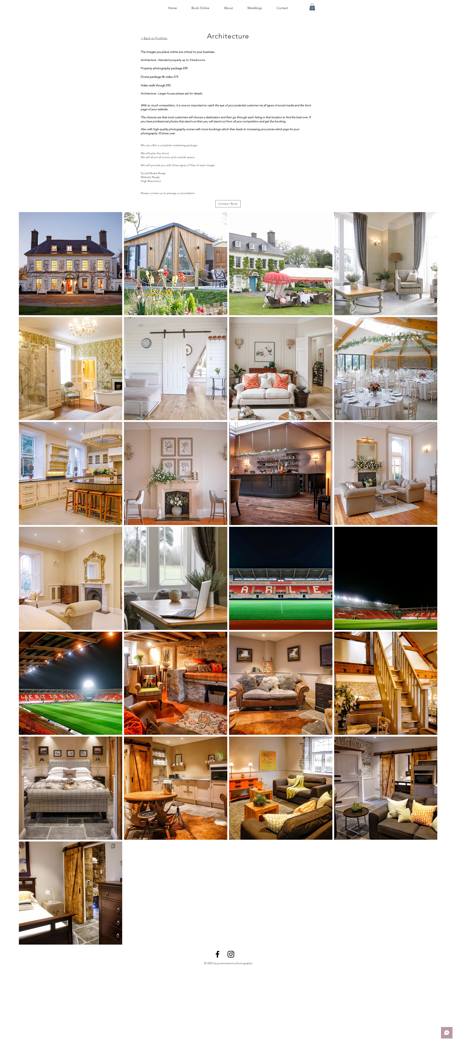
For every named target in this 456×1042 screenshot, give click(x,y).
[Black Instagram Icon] (230, 954)
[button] (312, 7)
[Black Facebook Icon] (217, 954)
